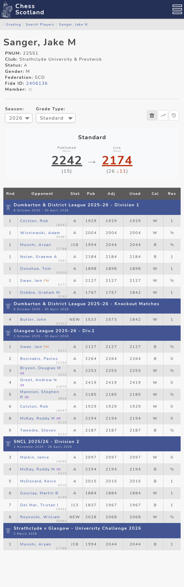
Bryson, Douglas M (40, 370)
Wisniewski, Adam (40, 232)
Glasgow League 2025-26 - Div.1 (54, 331)
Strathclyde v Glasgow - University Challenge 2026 (77, 528)
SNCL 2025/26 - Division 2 (47, 441)
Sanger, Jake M (73, 24)
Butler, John (33, 319)
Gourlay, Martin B (39, 493)
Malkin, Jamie (34, 457)
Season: (14, 109)
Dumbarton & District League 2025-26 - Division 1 (76, 205)
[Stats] (163, 115)
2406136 (37, 83)
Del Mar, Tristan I (39, 505)
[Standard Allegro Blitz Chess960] (55, 118)
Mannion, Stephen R (39, 394)
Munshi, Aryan (35, 244)
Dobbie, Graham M (40, 292)
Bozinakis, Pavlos (39, 358)
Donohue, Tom (35, 268)
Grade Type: (50, 109)
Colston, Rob (34, 221)
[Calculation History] (174, 115)
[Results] (152, 115)
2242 (67, 160)
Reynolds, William (40, 517)
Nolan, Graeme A (38, 256)
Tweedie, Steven (38, 430)
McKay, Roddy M (40, 418)
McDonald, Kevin (38, 481)
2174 (117, 160)
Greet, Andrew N (38, 382)
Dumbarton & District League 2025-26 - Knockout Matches (87, 304)
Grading (13, 24)
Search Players (40, 24)
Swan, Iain (34, 280)
